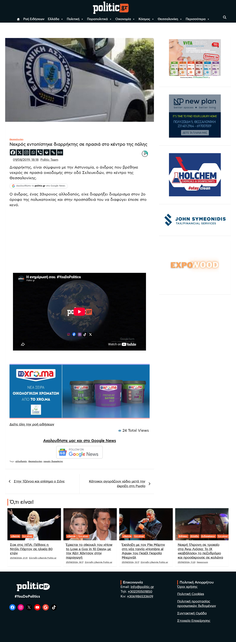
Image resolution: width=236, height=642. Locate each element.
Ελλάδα (53, 19)
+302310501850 (140, 591)
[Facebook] (13, 152)
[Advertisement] (80, 234)
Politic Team (49, 159)
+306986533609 (140, 596)
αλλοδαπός (21, 461)
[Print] (47, 152)
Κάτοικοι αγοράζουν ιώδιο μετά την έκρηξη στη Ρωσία (117, 484)
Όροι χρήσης (187, 586)
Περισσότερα (196, 19)
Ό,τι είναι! (27, 536)
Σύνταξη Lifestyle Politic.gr (42, 558)
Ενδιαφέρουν (208, 536)
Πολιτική (73, 19)
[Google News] (60, 152)
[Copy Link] (53, 152)
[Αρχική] (18, 19)
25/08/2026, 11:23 (186, 562)
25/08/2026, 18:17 (74, 562)
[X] (20, 152)
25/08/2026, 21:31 (19, 558)
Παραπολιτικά (97, 19)
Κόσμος (144, 19)
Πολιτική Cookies (190, 594)
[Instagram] (26, 152)
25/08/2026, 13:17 (130, 562)
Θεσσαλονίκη (168, 19)
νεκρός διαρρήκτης (53, 461)
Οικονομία (123, 19)
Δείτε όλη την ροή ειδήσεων (32, 424)
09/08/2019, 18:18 (26, 159)
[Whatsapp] (33, 152)
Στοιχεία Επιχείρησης (193, 620)
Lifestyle (15, 536)
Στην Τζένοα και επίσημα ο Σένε (39, 481)
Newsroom (202, 562)
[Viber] (40, 152)
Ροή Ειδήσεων (33, 19)
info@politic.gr (142, 587)
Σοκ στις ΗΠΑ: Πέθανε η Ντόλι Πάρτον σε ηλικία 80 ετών (31, 549)
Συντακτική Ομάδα (192, 613)
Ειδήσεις (183, 536)
